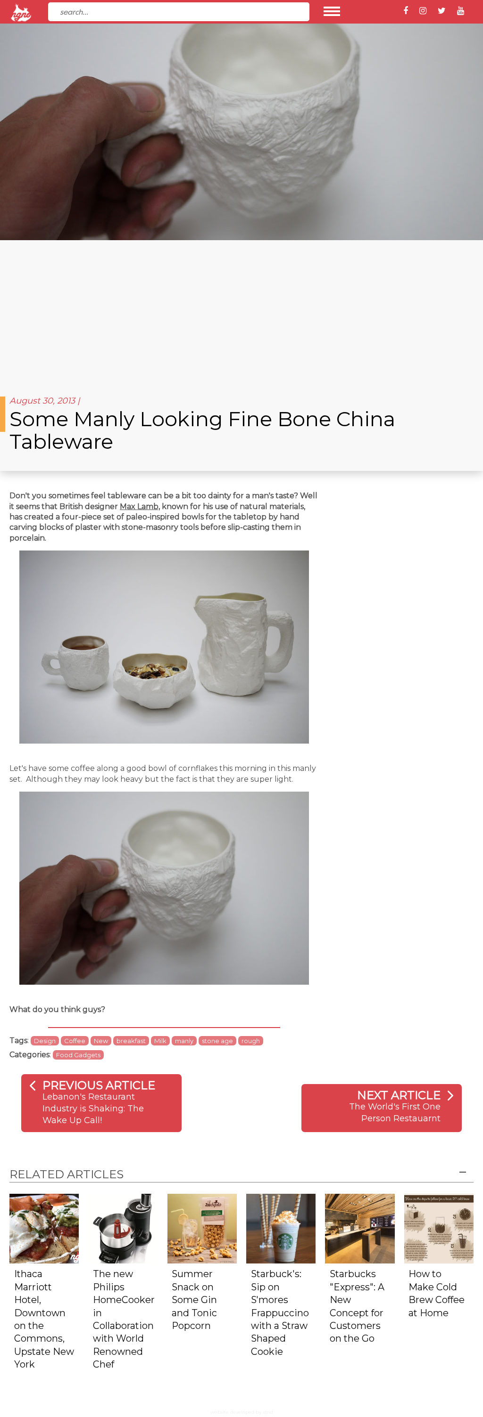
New (101, 1041)
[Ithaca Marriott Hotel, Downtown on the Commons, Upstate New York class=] (44, 1227)
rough (251, 1041)
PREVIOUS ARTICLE (98, 1085)
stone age (217, 1041)
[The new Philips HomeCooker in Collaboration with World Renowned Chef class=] (123, 1227)
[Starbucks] (359, 1227)
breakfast (131, 1041)
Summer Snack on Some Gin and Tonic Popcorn (194, 1299)
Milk (160, 1041)
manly (184, 1041)
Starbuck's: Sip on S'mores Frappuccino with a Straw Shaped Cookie (280, 1312)
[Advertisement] (241, 311)
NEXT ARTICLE (399, 1095)
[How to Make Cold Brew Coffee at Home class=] (439, 1227)
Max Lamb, (140, 506)
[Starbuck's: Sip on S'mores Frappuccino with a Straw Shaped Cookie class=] (281, 1227)
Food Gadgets (78, 1055)
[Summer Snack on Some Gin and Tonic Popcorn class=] (202, 1227)
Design (45, 1041)
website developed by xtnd (241, 1412)
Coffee (74, 1041)
